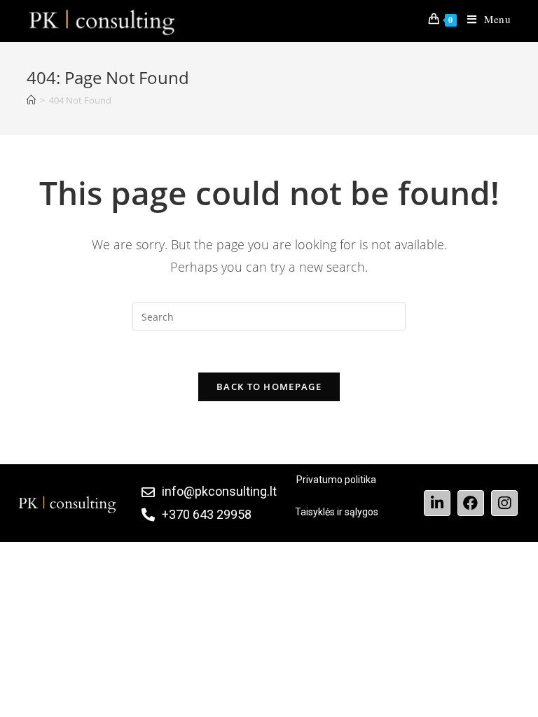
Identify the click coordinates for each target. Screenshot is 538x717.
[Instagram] (504, 503)
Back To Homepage (269, 386)
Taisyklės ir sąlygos (336, 511)
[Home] (31, 100)
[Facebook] (470, 503)
